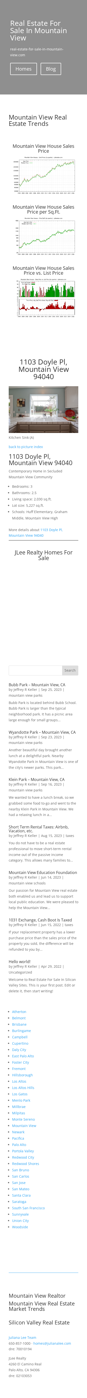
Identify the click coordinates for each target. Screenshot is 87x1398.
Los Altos (19, 1081)
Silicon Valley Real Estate (39, 1322)
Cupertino (20, 1043)
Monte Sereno (23, 1119)
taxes (70, 835)
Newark (18, 1132)
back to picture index (26, 446)
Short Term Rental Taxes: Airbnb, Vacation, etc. (39, 829)
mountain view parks (26, 695)
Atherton (19, 1011)
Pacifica (18, 1138)
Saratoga (19, 1201)
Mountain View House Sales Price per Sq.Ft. (43, 209)
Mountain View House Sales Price (43, 148)
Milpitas (18, 1113)
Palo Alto (19, 1144)
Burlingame (21, 1030)
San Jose (19, 1182)
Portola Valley (23, 1151)
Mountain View (24, 1125)
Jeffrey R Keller (25, 689)
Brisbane (19, 1024)
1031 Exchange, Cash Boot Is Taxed (40, 920)
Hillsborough (22, 1075)
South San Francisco (28, 1208)
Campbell (20, 1037)
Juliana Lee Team (22, 1337)
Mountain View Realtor (37, 1295)
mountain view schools (27, 883)
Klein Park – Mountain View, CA (37, 779)
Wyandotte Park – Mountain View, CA (42, 732)
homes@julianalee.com (52, 1343)
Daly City (19, 1049)
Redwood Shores (25, 1163)
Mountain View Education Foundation (43, 872)
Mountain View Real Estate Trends (38, 120)
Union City (20, 1220)
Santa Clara (21, 1195)
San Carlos (20, 1176)
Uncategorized (20, 972)
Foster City (20, 1062)
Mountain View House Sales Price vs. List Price (43, 270)
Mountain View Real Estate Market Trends (42, 1306)
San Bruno (20, 1170)
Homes (23, 69)
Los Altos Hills (23, 1087)
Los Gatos (20, 1094)
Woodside (20, 1227)
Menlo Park (21, 1100)
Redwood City (23, 1157)
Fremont (19, 1068)
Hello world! (19, 961)
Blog (51, 69)
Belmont (19, 1018)
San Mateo (20, 1189)
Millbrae (19, 1106)
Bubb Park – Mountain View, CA (37, 684)
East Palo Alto (23, 1056)
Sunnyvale (20, 1214)
